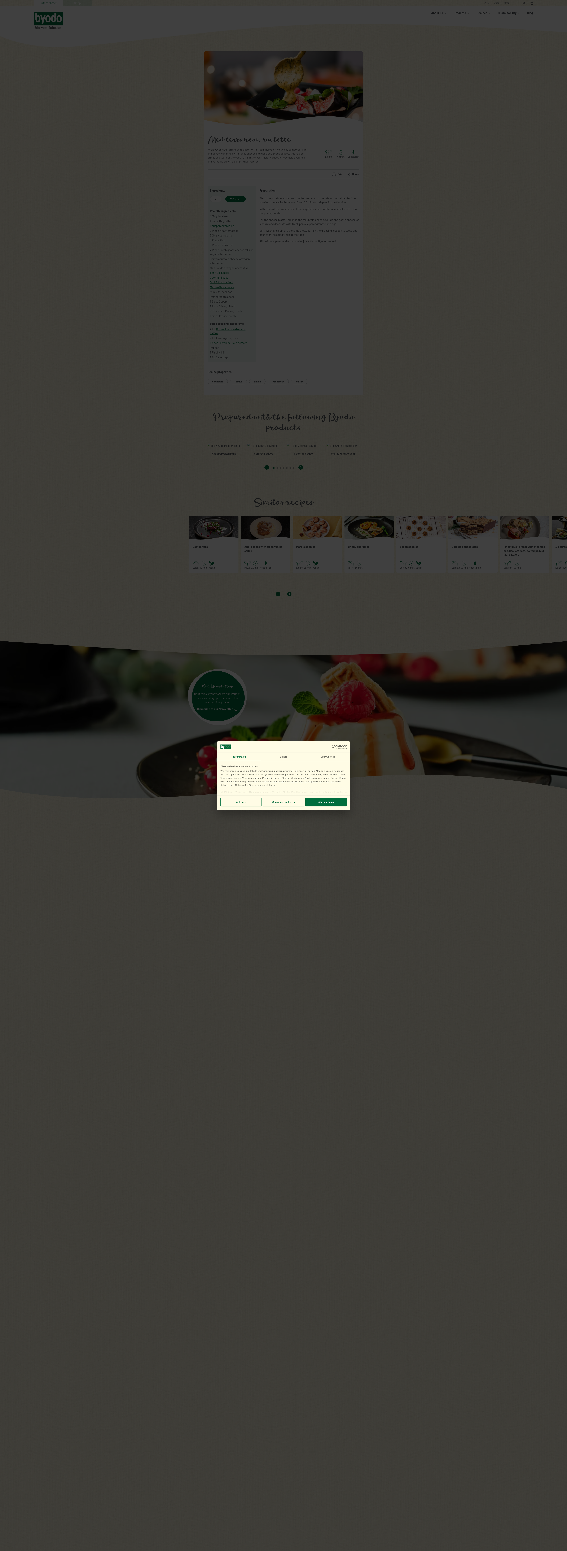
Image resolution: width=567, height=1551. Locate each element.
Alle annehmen (326, 802)
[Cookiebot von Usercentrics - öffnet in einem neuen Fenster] (334, 747)
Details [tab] (283, 756)
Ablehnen (241, 802)
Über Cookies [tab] (328, 756)
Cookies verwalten (281, 802)
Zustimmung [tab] (239, 756)
